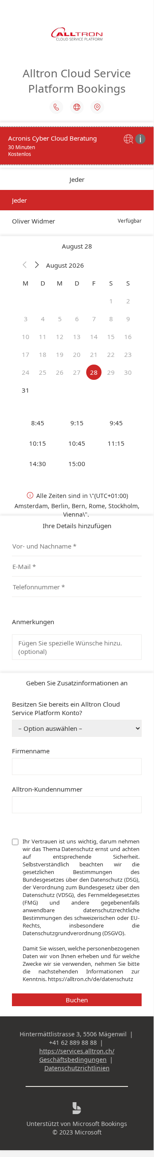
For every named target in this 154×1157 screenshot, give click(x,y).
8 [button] (111, 318)
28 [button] (94, 372)
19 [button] (60, 354)
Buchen (77, 1000)
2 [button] (128, 301)
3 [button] (26, 318)
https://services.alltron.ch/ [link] (76, 1051)
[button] (25, 265)
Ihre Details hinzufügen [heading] (77, 525)
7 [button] (94, 318)
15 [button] (111, 336)
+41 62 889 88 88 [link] (73, 1042)
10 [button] (25, 336)
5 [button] (60, 318)
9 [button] (128, 318)
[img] (129, 139)
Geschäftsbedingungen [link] (73, 1059)
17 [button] (25, 354)
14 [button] (94, 336)
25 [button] (42, 372)
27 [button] (77, 372)
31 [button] (25, 390)
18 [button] (42, 354)
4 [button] (43, 318)
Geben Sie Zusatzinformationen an (77, 683)
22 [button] (111, 354)
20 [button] (77, 354)
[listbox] (77, 211)
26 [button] (60, 372)
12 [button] (60, 336)
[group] (77, 443)
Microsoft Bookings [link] (100, 1124)
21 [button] (94, 354)
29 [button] (111, 372)
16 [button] (128, 336)
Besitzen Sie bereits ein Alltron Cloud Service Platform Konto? (66, 708)
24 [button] (25, 372)
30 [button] (128, 372)
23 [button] (128, 354)
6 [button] (77, 318)
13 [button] (77, 336)
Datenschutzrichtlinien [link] (77, 1068)
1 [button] (111, 301)
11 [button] (42, 336)
